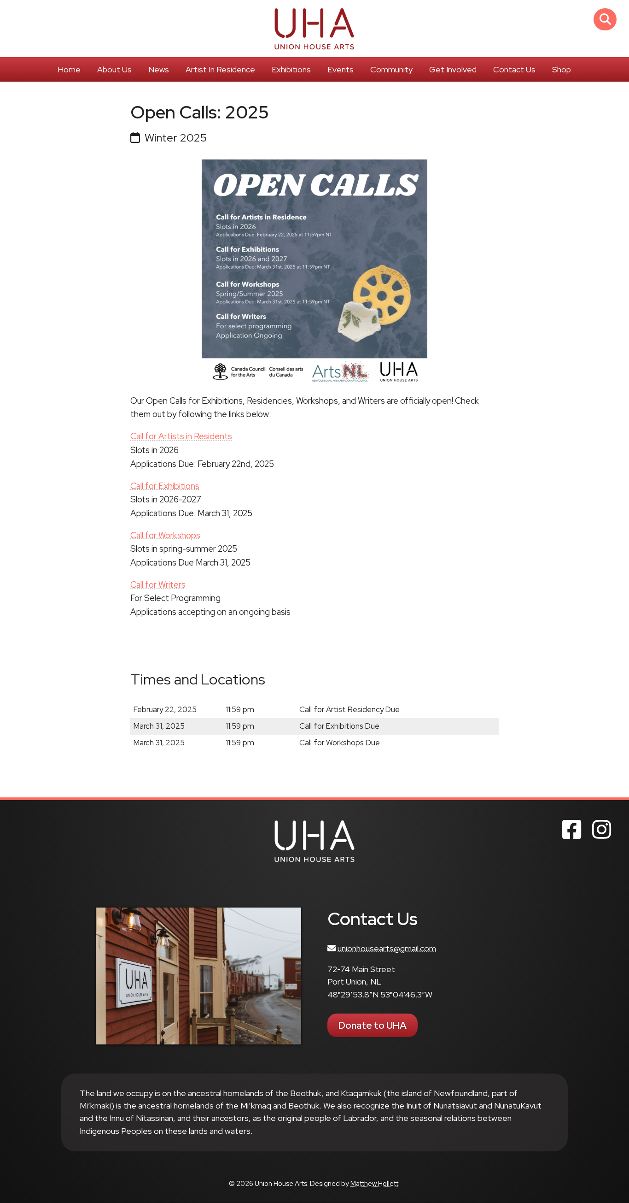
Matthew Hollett (374, 1183)
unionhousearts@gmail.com (387, 948)
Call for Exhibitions (164, 486)
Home (69, 69)
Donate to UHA (372, 1025)
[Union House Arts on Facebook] (571, 830)
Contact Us (514, 69)
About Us (114, 69)
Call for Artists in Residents (181, 436)
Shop (561, 69)
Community (391, 69)
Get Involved (453, 69)
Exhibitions (291, 69)
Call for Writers (158, 584)
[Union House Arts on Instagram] (601, 830)
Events (340, 69)
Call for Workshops (165, 535)
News (158, 69)
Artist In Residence (220, 69)
